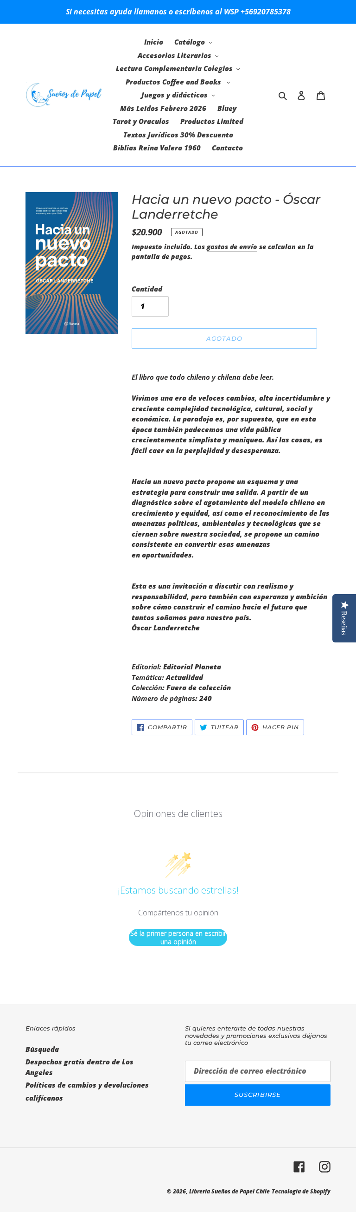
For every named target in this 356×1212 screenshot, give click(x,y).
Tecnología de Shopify (301, 1191)
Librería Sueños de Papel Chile (229, 1191)
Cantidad (147, 288)
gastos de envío (232, 246)
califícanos (44, 1097)
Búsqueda (42, 1049)
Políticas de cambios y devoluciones (87, 1084)
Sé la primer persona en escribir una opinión (178, 937)
